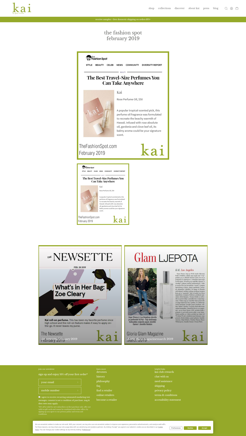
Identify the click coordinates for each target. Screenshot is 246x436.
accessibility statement (168, 399)
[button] (164, 8)
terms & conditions (166, 395)
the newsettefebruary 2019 (59, 339)
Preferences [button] (86, 430)
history (100, 376)
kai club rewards (164, 372)
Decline (190, 428)
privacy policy (65, 412)
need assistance (163, 381)
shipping (160, 385)
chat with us (162, 376)
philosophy (103, 381)
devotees (101, 372)
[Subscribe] (77, 382)
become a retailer (106, 399)
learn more (101, 369)
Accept (204, 428)
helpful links (160, 369)
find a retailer (104, 390)
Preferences (176, 428)
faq (98, 385)
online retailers (105, 395)
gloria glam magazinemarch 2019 (150, 339)
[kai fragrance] (22, 8)
